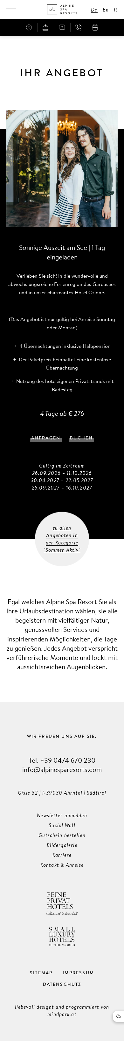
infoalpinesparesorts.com (62, 769)
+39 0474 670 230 (67, 760)
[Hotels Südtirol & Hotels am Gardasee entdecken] (62, 9)
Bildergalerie (62, 845)
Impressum (78, 973)
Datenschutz (62, 984)
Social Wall (62, 825)
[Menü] (11, 9)
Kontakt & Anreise (62, 865)
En (106, 9)
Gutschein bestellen (61, 835)
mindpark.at (61, 1014)
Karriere (62, 855)
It (116, 9)
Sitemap (41, 973)
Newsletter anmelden (62, 815)
